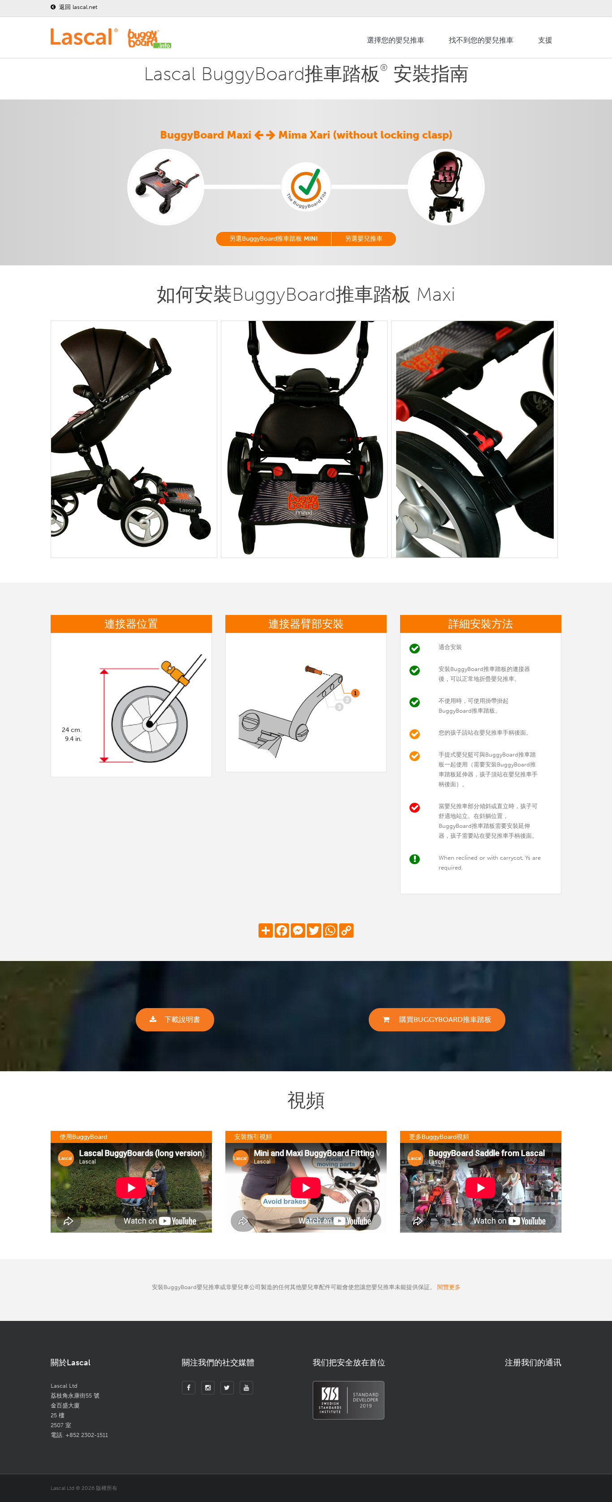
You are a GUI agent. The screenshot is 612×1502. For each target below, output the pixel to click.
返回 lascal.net (77, 7)
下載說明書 (182, 1019)
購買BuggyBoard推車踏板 (444, 1019)
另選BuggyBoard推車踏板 (273, 238)
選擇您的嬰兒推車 (395, 40)
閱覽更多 (449, 1287)
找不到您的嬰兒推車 (481, 40)
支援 (545, 40)
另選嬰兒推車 (364, 238)
